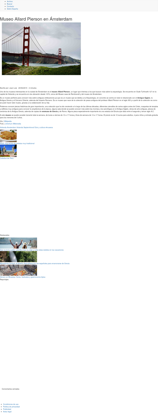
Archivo (10, 1)
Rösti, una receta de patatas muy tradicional (17, 143)
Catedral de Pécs (6, 158)
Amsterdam (11, 127)
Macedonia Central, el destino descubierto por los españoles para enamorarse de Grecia (34, 263)
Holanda (3, 127)
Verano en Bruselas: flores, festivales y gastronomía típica (22, 277)
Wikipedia (8, 121)
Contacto (10, 6)
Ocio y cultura (39, 127)
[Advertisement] (60, 80)
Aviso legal (7, 411)
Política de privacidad (11, 406)
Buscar (9, 4)
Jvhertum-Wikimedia (13, 123)
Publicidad (7, 409)
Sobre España (12, 9)
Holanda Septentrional (25, 127)
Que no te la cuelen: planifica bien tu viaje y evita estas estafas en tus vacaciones (32, 250)
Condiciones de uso (11, 404)
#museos (49, 127)
